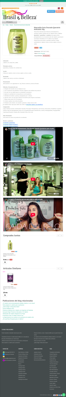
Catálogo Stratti (21, 371)
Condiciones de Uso (38, 354)
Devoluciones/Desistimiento (39, 360)
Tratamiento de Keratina (55, 352)
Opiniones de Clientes (22, 356)
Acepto (41, 1)
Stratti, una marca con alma (39, 340)
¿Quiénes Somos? (37, 352)
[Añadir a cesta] (5, 262)
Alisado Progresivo (53, 354)
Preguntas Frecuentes (22, 358)
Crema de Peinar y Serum (55, 373)
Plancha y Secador (53, 381)
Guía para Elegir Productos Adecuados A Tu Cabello (15, 312)
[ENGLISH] (59, 8)
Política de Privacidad (38, 356)
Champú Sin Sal (53, 360)
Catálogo (7, 25)
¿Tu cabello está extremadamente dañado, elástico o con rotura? (19, 303)
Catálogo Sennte (21, 369)
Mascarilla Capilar (53, 375)
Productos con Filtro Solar (55, 387)
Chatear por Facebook (9, 354)
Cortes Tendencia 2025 (8, 308)
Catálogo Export (21, 375)
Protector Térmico (53, 379)
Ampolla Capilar (53, 385)
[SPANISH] (62, 8)
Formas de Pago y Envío (23, 354)
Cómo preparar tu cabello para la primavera (13, 305)
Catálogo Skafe (21, 365)
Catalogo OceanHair (22, 373)
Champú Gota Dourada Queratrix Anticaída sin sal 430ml (9, 255)
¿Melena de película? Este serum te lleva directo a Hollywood (15, 340)
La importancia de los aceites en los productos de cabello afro (18, 317)
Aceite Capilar (52, 383)
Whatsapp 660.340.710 (10, 352)
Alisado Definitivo (53, 356)
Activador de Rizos (53, 371)
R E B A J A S (32, 3)
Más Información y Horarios (10, 360)
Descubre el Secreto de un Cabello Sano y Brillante (44, 338)
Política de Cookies (38, 358)
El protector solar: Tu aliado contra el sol (13, 315)
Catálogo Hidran (21, 367)
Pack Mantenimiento (54, 369)
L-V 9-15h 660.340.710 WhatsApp (10, 8)
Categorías (11, 25)
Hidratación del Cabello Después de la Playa (14, 313)
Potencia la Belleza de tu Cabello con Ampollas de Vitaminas (18, 310)
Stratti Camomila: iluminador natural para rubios (12, 333)
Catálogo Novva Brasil (23, 379)
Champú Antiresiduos (54, 362)
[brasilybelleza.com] (20, 15)
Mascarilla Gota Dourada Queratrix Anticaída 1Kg (22, 25)
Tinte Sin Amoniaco (54, 363)
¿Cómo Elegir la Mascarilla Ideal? (11, 306)
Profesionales (21, 360)
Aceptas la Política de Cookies (30, 1)
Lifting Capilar (52, 358)
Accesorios (52, 389)
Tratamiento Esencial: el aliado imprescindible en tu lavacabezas (15, 336)
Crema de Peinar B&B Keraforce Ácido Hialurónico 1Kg (9, 288)
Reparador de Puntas (54, 377)
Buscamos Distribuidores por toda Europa (10, 338)
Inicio (3, 25)
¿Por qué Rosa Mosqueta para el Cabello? (13, 319)
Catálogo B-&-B (21, 377)
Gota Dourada (41, 53)
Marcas (19, 363)
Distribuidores (21, 362)
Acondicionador (53, 365)
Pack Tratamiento (53, 367)
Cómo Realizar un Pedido (23, 352)
